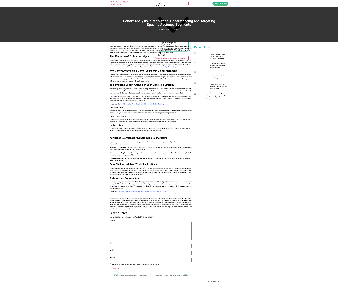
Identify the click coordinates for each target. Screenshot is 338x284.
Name (112, 243)
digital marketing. (170, 67)
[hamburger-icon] (187, 3)
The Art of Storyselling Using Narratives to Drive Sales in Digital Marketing (141, 104)
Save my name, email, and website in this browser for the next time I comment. (135, 264)
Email (112, 250)
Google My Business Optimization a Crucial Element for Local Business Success (142, 191)
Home (160, 3)
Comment (113, 220)
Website (112, 257)
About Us (161, 5)
